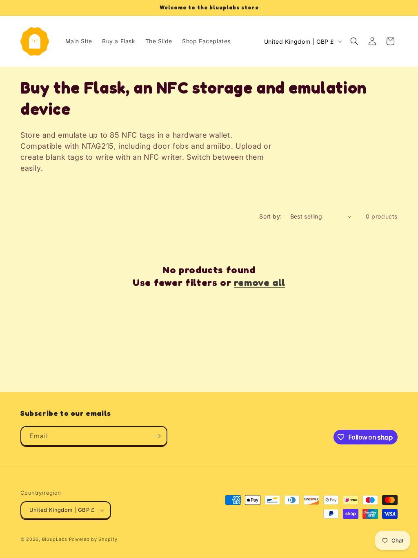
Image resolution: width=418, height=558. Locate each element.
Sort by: (270, 216)
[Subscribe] (158, 436)
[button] (354, 41)
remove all (259, 282)
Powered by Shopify (93, 539)
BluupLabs (54, 539)
